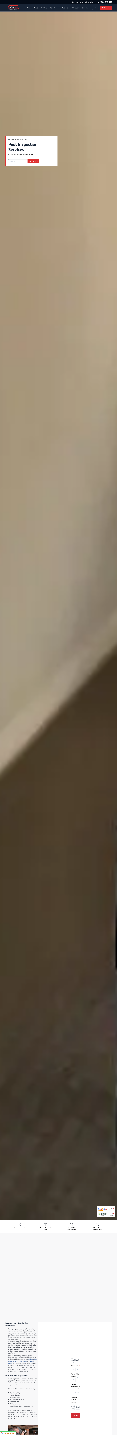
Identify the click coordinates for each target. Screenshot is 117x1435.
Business (65, 7)
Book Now (105, 7)
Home (10, 139)
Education (75, 7)
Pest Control (54, 7)
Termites (44, 7)
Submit (75, 1415)
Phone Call (72, 1407)
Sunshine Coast (17, 1361)
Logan (25, 1361)
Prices (29, 7)
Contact (85, 7)
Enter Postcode (13, 158)
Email (78, 1407)
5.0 (4, 1433)
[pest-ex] (13, 7)
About (35, 7)
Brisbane (30, 1359)
